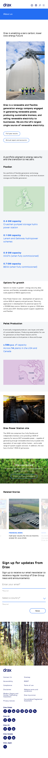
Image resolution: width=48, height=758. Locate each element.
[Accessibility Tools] (32, 4)
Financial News (16, 533)
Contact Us (7, 677)
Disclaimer (7, 689)
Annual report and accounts (16, 140)
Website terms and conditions (31, 690)
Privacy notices (9, 701)
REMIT (26, 681)
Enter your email (11, 584)
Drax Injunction (30, 695)
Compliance (7, 685)
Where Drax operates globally (24, 476)
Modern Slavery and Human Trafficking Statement (10, 695)
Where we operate (24, 465)
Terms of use (28, 685)
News (43, 533)
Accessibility (8, 681)
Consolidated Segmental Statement (33, 700)
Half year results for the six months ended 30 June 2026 (24, 537)
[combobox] (24, 600)
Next (45, 512)
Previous (2, 512)
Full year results (12, 134)
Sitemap (27, 677)
